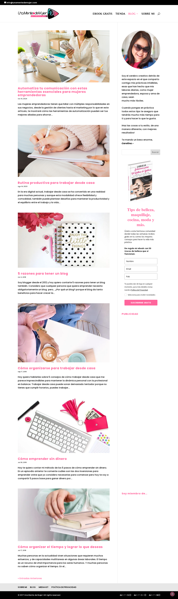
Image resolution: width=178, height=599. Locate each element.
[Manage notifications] (172, 594)
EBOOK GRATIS (103, 14)
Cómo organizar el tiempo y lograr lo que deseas (60, 547)
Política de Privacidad (139, 290)
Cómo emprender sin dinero (42, 459)
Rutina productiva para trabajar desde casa (56, 183)
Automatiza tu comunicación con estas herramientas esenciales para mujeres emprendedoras (52, 91)
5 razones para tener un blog (43, 273)
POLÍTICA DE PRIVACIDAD (63, 587)
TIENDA (120, 14)
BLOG (132, 14)
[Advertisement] (141, 358)
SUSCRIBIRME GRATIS (141, 302)
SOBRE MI (148, 14)
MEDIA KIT (43, 587)
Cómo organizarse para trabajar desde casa (56, 368)
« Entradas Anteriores (30, 578)
